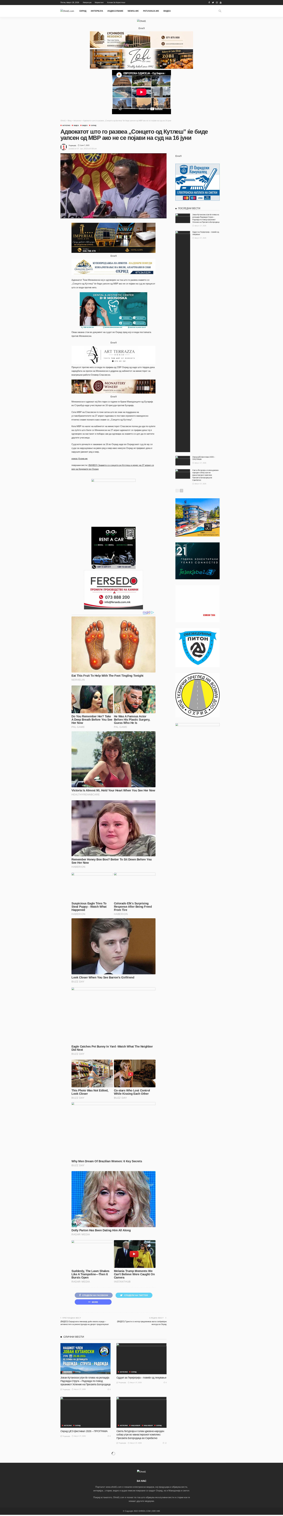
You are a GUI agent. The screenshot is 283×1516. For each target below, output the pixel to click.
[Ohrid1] (141, 1471)
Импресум (87, 2)
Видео (85, 125)
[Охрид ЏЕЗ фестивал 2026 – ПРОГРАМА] (85, 1412)
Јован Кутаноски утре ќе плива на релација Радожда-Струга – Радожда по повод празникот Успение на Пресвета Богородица (85, 1381)
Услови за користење (116, 2)
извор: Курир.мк (79, 458)
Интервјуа (97, 11)
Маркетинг (99, 2)
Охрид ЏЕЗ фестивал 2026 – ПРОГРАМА (83, 1431)
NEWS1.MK (133, 11)
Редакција (72, 145)
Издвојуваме (115, 11)
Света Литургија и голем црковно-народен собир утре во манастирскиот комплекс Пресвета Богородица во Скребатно (140, 1435)
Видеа (167, 11)
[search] (220, 11)
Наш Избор (135, 1425)
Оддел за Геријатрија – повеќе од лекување (141, 1377)
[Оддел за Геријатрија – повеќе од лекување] (141, 1358)
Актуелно (66, 125)
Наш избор (148, 1425)
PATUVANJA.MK (151, 11)
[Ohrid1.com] (67, 11)
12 (166, 1443)
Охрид (82, 11)
